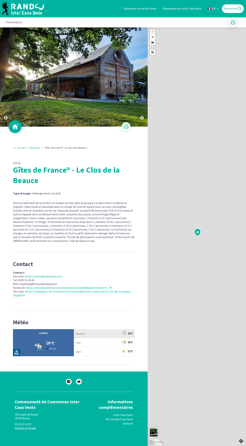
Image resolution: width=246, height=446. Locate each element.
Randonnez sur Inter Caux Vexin (182, 9)
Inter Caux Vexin (123, 415)
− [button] (152, 37)
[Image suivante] (142, 77)
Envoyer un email (25, 428)
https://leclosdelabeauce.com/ (44, 276)
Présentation (14, 22)
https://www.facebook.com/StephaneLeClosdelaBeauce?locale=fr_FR (69, 288)
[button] (152, 42)
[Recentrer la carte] (152, 52)
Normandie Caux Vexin (119, 419)
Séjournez (34, 148)
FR (213, 9)
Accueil (21, 148)
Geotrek (128, 424)
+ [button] (152, 31)
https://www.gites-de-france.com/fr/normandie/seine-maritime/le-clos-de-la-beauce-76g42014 (72, 293)
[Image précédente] (6, 77)
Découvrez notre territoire (140, 9)
